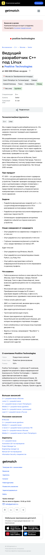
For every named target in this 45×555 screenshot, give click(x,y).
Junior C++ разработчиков (11, 401)
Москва (22, 47)
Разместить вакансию (10, 486)
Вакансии (6, 471)
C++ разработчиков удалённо (12, 422)
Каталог (5, 479)
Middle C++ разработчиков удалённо (15, 406)
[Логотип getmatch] (10, 461)
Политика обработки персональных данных (18, 551)
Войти (5, 494)
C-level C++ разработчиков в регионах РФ (17, 428)
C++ (15, 47)
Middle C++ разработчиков (11, 425)
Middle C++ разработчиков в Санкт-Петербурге (19, 433)
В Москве (5, 420)
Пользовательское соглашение (14, 548)
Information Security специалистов (14, 454)
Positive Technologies (18, 66)
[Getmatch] (12, 10)
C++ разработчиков (9, 441)
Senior (30, 47)
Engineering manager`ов (10, 449)
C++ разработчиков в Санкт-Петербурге (16, 404)
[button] (30, 71)
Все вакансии (7, 47)
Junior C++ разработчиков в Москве (15, 430)
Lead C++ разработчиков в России (14, 412)
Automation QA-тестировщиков (13, 443)
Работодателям (8, 482)
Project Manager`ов (9, 446)
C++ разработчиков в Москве (13, 398)
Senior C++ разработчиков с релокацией (16, 409)
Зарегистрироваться (10, 490)
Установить (38, 3)
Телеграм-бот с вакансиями (12, 467)
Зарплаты (6, 475)
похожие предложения (22, 28)
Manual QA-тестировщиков (12, 451)
